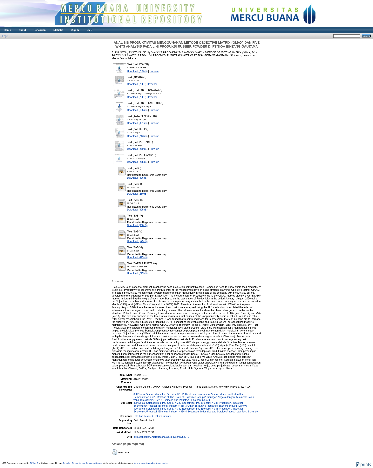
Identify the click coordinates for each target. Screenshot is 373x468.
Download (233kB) (137, 71)
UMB (89, 30)
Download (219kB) (137, 273)
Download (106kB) (137, 110)
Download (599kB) (137, 241)
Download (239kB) (137, 148)
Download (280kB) (137, 193)
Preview (154, 71)
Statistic (58, 30)
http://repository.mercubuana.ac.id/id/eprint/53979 (161, 436)
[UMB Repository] (187, 26)
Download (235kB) (137, 161)
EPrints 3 (34, 463)
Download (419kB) (137, 257)
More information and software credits (150, 463)
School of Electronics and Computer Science (83, 463)
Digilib (75, 30)
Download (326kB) (137, 177)
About (22, 30)
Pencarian (40, 30)
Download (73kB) (136, 84)
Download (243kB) (137, 136)
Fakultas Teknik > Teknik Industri (152, 416)
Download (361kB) (137, 123)
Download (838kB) (137, 225)
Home (7, 30)
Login (5, 36)
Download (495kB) (137, 209)
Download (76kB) (136, 97)
